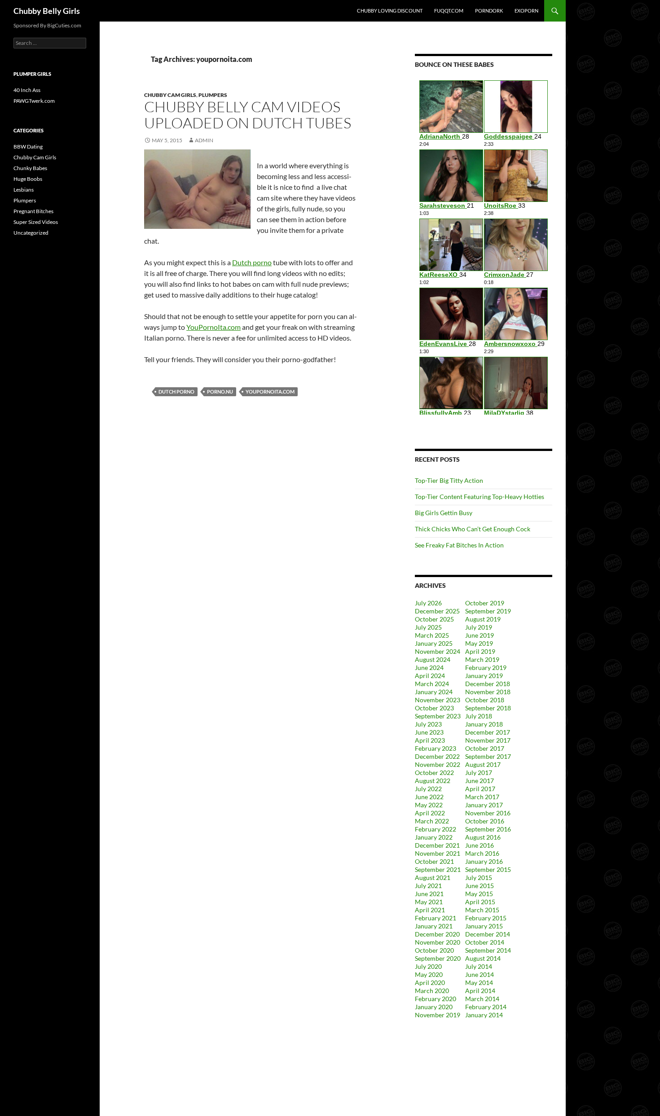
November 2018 (487, 692)
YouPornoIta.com (213, 327)
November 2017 (487, 740)
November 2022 (437, 764)
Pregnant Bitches (33, 211)
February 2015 (485, 918)
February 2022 (435, 829)
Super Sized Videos (35, 222)
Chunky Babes (30, 168)
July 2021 (428, 885)
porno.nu (220, 391)
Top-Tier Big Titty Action (449, 480)
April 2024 (430, 675)
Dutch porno (252, 262)
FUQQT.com (448, 10)
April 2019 (480, 651)
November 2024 (437, 651)
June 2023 (429, 732)
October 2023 (434, 708)
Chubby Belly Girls (46, 11)
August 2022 (432, 780)
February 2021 (435, 918)
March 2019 (482, 659)
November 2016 (487, 813)
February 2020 (435, 998)
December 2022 (437, 756)
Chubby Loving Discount (389, 10)
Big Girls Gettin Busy (443, 512)
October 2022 (434, 772)
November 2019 (437, 1015)
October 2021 (434, 861)
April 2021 (430, 910)
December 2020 (437, 934)
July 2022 (428, 788)
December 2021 (437, 845)
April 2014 (480, 990)
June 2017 (479, 780)
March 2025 (432, 635)
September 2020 (438, 958)
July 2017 (478, 772)
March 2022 (432, 821)
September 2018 (488, 708)
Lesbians (23, 189)
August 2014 (483, 958)
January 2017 (484, 805)
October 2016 (484, 821)
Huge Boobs (27, 178)
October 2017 (484, 748)
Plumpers (212, 95)
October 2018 (484, 700)
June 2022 (429, 797)
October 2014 (484, 942)
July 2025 (428, 627)
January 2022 (434, 837)
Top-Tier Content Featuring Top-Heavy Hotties (479, 496)
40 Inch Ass (26, 90)
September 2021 (438, 869)
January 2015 (484, 926)
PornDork (489, 10)
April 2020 (430, 982)
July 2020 (428, 966)
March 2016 (482, 853)
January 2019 (484, 675)
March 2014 (482, 998)
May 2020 (429, 974)
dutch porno (176, 391)
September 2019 (488, 611)
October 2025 (434, 619)
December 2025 (437, 611)
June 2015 (479, 885)
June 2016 (479, 845)
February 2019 (485, 667)
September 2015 (488, 869)
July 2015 (478, 877)
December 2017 (487, 732)
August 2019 (483, 619)
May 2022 (429, 805)
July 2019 (478, 627)
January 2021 (434, 926)
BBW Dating (28, 146)
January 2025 (434, 643)
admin (204, 140)
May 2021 (429, 902)
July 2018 (478, 716)
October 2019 (484, 603)
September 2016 (488, 829)
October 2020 (434, 950)
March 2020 (432, 990)
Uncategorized (30, 232)
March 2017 (482, 797)
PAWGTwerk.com (34, 100)
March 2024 (432, 683)
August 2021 (432, 877)
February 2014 (485, 1007)
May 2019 (479, 643)
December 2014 (487, 934)
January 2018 (484, 724)
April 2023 (430, 740)
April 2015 (480, 902)
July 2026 (428, 603)
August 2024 (432, 659)
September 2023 (438, 716)
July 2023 (428, 724)
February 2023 (435, 748)
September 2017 (488, 756)
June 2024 (429, 667)
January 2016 (484, 861)
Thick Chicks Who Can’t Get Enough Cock (472, 529)
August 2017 (483, 764)
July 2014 (478, 966)
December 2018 (487, 683)
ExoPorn (526, 10)
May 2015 (479, 893)
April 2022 (430, 813)
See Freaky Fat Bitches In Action (459, 545)
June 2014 (479, 974)
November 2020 (437, 942)
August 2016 (483, 837)
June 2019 (479, 635)
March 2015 (482, 910)
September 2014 (488, 950)
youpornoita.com (270, 391)
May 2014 (479, 982)
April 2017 (480, 788)
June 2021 (429, 893)
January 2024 (434, 692)
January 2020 (434, 1007)
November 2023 (437, 700)
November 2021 (437, 853)
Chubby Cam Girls (170, 95)
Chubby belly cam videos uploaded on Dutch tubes (247, 114)
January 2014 (484, 1015)
